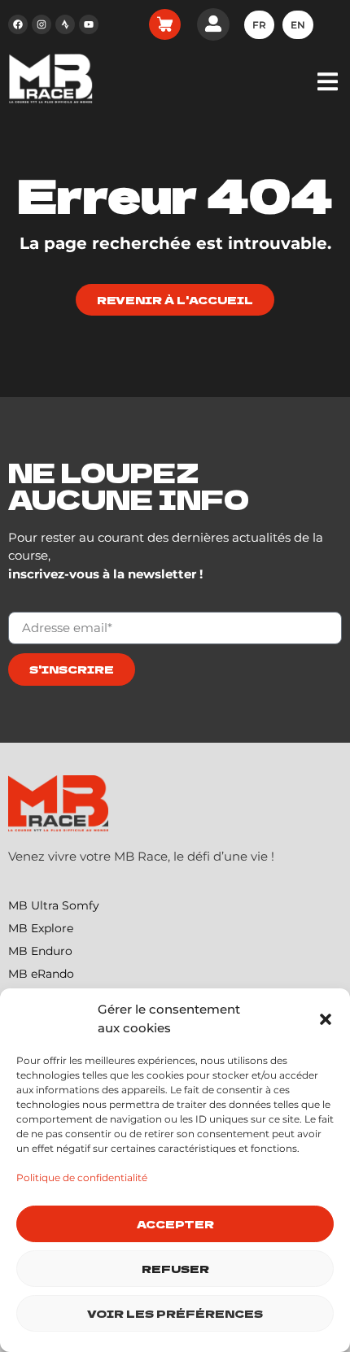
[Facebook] (18, 24)
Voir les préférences (175, 1313)
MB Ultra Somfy (53, 905)
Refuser (175, 1268)
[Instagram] (41, 24)
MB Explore (40, 928)
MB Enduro (40, 951)
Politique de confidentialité (81, 1177)
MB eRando (41, 973)
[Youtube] (88, 24)
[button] (325, 1019)
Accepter (175, 1224)
